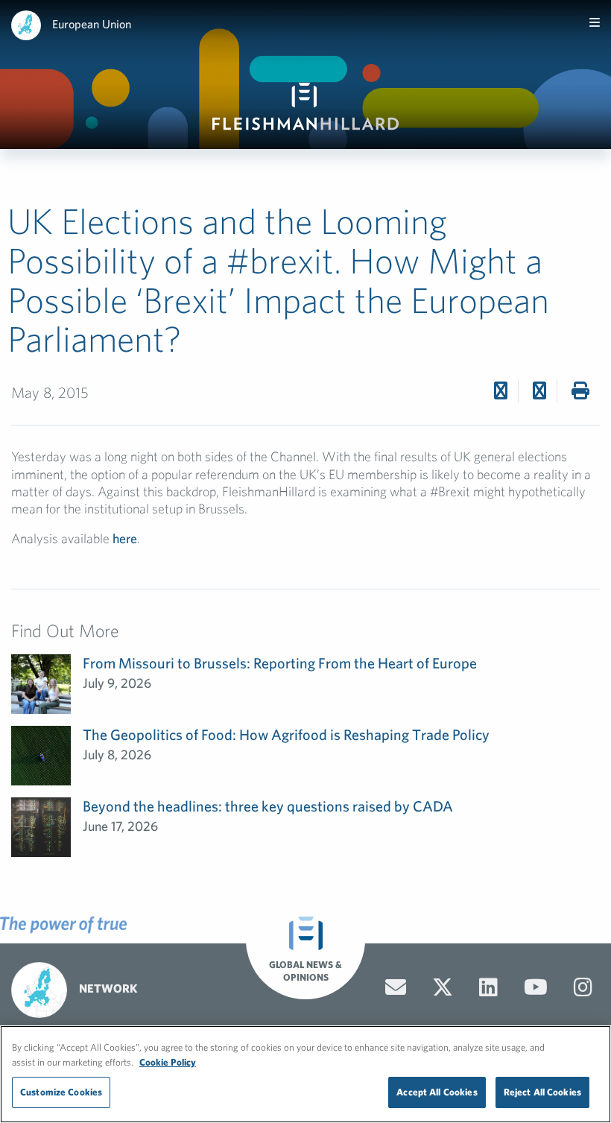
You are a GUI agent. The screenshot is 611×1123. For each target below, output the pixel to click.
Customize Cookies (61, 1092)
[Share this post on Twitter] (500, 390)
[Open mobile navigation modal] (594, 22)
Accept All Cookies (436, 1092)
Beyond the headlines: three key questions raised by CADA (268, 805)
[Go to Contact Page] (396, 987)
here (125, 538)
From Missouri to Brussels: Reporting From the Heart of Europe (280, 662)
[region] (305, 1074)
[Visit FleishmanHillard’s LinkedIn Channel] (488, 987)
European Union (91, 24)
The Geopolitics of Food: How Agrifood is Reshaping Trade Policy (286, 734)
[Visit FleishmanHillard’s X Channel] (442, 987)
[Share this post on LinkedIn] (539, 390)
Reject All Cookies (542, 1092)
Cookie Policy (167, 1062)
